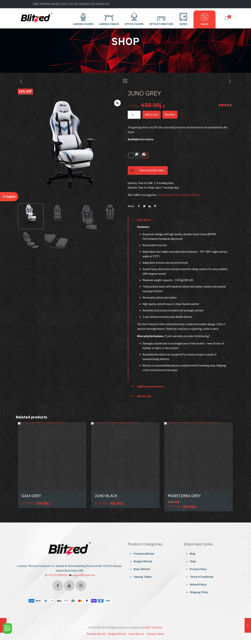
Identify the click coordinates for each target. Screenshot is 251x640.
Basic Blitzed (142, 569)
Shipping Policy (199, 592)
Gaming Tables (143, 576)
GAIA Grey (31, 495)
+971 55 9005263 (58, 575)
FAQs (193, 561)
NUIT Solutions (153, 627)
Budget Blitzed (143, 561)
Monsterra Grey (184, 495)
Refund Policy (198, 584)
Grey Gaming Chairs (168, 195)
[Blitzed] (36, 17)
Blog (192, 553)
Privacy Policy (198, 569)
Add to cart (151, 114)
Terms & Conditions (201, 576)
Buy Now (170, 114)
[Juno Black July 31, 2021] (248, 625)
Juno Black (106, 495)
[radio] (131, 155)
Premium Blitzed (190, 195)
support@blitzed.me (83, 575)
